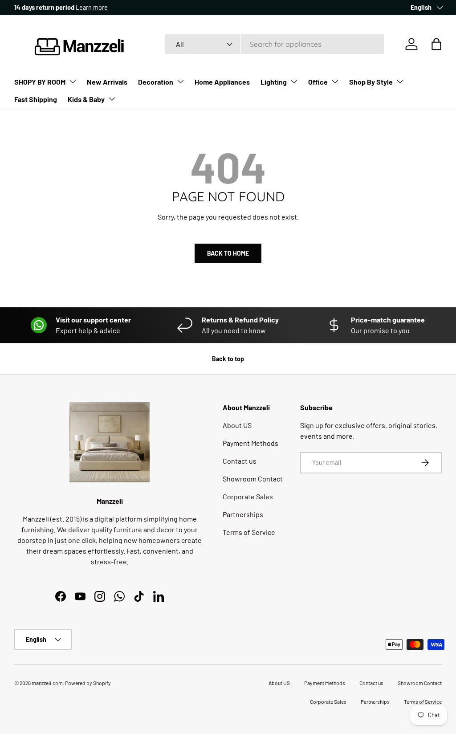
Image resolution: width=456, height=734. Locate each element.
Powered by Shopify (88, 683)
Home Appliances (222, 81)
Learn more (92, 7)
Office (318, 81)
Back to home (228, 253)
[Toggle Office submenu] (335, 81)
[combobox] (274, 44)
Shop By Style (371, 81)
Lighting (274, 81)
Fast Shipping (35, 99)
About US (237, 425)
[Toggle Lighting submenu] (294, 81)
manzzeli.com (47, 683)
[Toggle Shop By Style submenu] (400, 81)
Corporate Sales (248, 496)
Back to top (228, 359)
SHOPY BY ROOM (39, 81)
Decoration (155, 81)
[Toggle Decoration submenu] (180, 81)
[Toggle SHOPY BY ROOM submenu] (72, 81)
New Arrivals (107, 81)
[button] (436, 44)
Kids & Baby (86, 99)
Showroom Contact (253, 478)
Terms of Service (249, 532)
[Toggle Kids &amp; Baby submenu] (111, 99)
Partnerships (243, 514)
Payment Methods (250, 443)
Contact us (239, 461)
